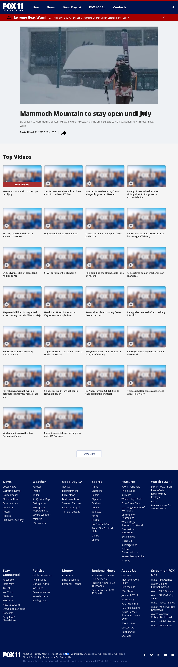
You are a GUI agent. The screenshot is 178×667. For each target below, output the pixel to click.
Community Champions (128, 516)
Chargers (97, 490)
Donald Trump (41, 583)
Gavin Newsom (41, 592)
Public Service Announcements (131, 613)
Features (128, 482)
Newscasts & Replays (158, 495)
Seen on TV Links (71, 503)
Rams (95, 486)
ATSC (125, 619)
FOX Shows (128, 591)
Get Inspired (128, 536)
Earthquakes (39, 503)
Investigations (129, 545)
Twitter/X (8, 600)
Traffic (36, 490)
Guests (66, 486)
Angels (95, 507)
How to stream (11, 604)
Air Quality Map (41, 499)
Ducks (95, 520)
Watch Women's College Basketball (161, 615)
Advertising (128, 599)
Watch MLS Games (162, 625)
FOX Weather (40, 523)
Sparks (95, 539)
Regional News (103, 570)
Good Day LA (72, 482)
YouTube (8, 592)
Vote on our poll (71, 507)
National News (11, 499)
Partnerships (129, 631)
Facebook (8, 579)
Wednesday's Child (132, 499)
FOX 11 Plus (128, 623)
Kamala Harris (40, 596)
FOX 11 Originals (131, 486)
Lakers (95, 495)
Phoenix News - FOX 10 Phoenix (103, 584)
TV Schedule (128, 587)
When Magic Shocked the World (132, 523)
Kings (95, 515)
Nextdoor (8, 596)
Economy (67, 575)
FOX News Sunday (13, 520)
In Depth (126, 495)
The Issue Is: (129, 490)
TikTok (6, 588)
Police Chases (10, 495)
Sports (97, 482)
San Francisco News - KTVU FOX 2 (103, 577)
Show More (89, 453)
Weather (39, 482)
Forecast (37, 486)
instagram (158, 655)
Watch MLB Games (162, 591)
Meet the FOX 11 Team (131, 581)
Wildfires (37, 519)
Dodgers (97, 503)
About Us (129, 570)
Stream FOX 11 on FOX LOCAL (161, 488)
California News (12, 490)
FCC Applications (131, 607)
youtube (165, 655)
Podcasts (8, 613)
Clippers (96, 499)
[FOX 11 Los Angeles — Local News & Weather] (14, 7)
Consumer (8, 507)
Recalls (7, 511)
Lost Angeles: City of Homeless (133, 509)
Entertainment (11, 503)
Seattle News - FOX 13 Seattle (103, 591)
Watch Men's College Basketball (163, 608)
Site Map (126, 635)
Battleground (40, 600)
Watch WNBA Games (163, 621)
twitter (151, 655)
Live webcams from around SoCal (162, 507)
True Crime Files (131, 503)
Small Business (70, 579)
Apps (154, 501)
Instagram (8, 583)
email (172, 655)
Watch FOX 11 (161, 482)
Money (67, 570)
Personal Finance (71, 583)
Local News (9, 486)
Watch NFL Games (161, 579)
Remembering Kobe (133, 556)
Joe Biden (38, 588)
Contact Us (128, 627)
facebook (144, 655)
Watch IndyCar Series (163, 602)
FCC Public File (130, 603)
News (7, 482)
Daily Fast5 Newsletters (9, 618)
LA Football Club (101, 524)
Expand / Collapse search (173, 7)
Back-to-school (70, 499)
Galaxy (95, 535)
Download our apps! (14, 608)
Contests (127, 575)
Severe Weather (41, 514)
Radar (36, 495)
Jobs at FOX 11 (130, 595)
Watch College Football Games (160, 585)
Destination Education (128, 531)
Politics (7, 515)
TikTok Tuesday (71, 511)
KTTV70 (126, 560)
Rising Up (127, 540)
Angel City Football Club (102, 530)
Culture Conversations (130, 550)
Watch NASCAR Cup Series (162, 597)
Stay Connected (11, 572)
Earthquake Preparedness (40, 509)
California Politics (42, 575)
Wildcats (96, 511)
